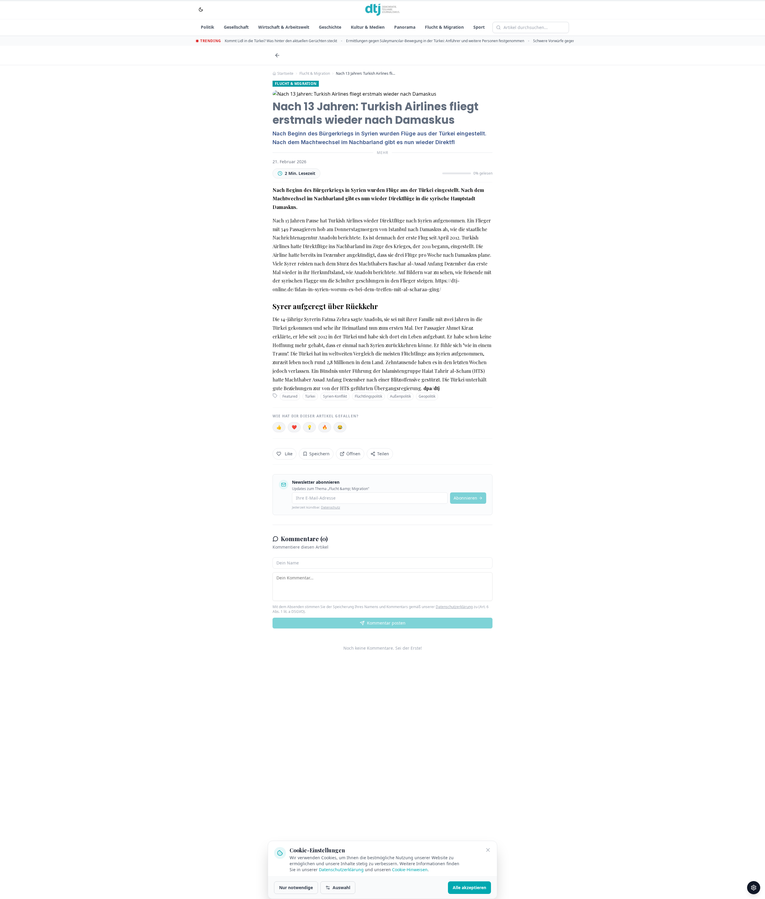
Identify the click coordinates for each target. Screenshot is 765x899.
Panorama (404, 27)
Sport (479, 27)
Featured (289, 396)
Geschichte (330, 27)
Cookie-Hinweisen (410, 869)
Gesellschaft (236, 27)
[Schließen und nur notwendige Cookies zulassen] (488, 850)
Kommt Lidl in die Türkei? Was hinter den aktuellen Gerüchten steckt (281, 40)
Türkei (310, 396)
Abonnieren (465, 498)
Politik (207, 27)
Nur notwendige (296, 887)
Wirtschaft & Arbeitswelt (283, 27)
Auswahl (341, 887)
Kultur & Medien (368, 27)
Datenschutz (330, 507)
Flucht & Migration (444, 27)
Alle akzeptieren (469, 887)
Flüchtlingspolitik (368, 396)
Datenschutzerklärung (454, 606)
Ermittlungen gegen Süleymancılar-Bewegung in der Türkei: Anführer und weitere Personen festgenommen (435, 40)
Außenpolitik (400, 396)
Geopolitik (427, 396)
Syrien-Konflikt (335, 396)
